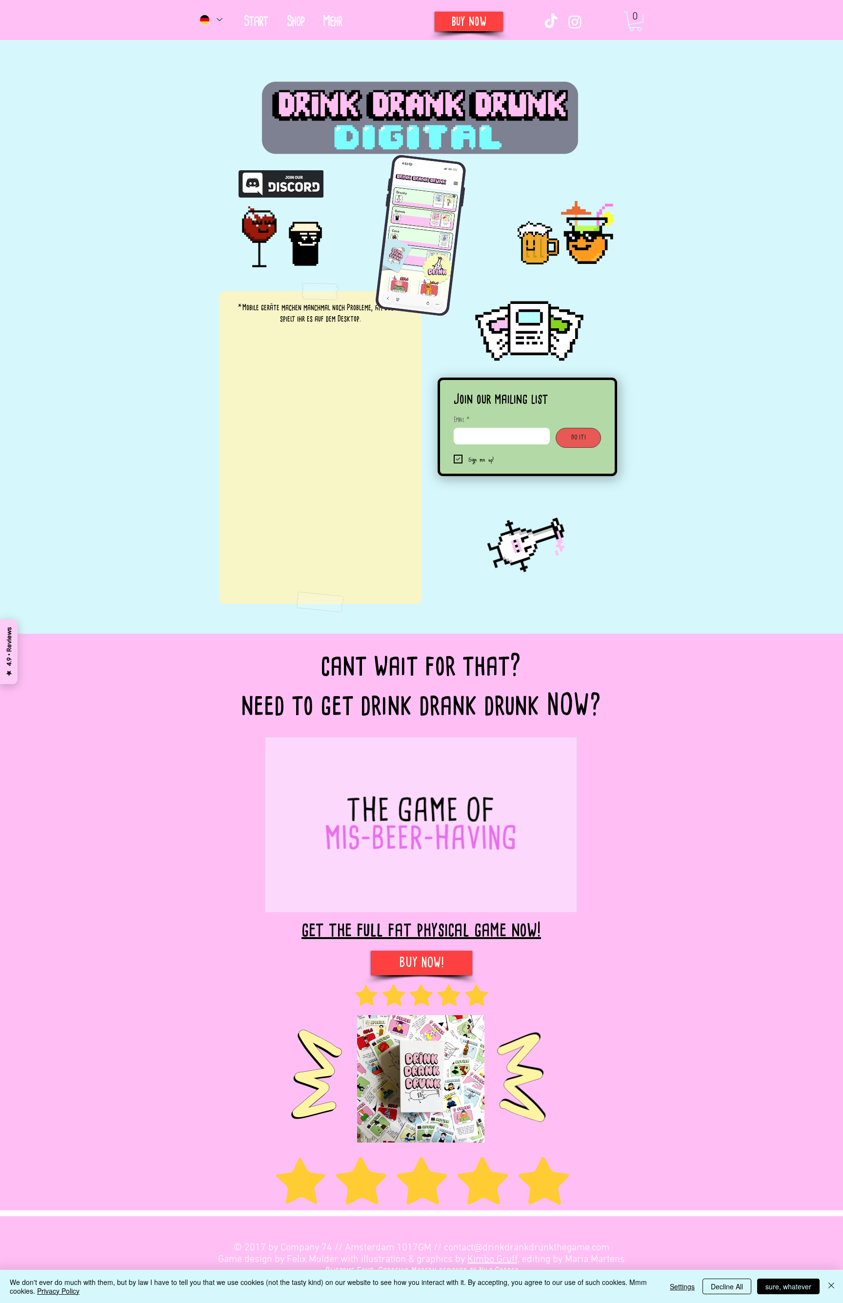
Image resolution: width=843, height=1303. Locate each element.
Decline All (727, 1286)
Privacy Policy (58, 1291)
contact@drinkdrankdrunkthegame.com (526, 1248)
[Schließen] (831, 1286)
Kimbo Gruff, (493, 1259)
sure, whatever (788, 1286)
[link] (635, 21)
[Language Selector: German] (210, 19)
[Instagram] (574, 21)
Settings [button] (682, 1286)
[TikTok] (551, 21)
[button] (332, 21)
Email (462, 419)
